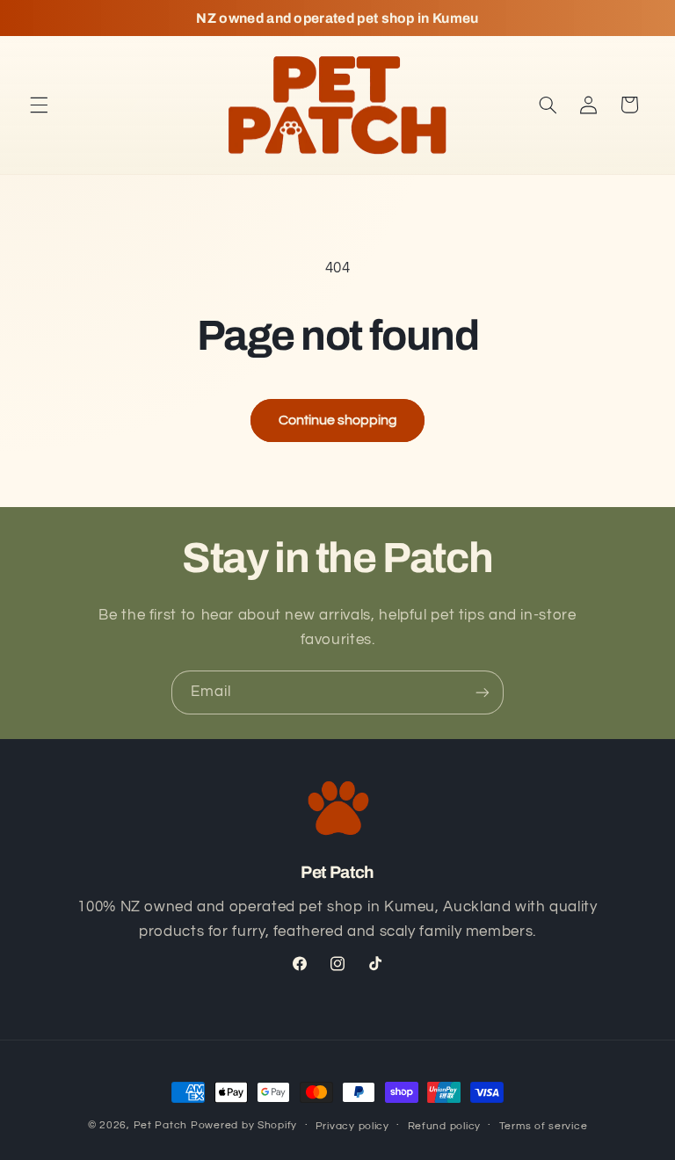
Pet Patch (161, 1125)
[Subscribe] (482, 692)
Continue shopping (338, 420)
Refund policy (445, 1126)
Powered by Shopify (244, 1125)
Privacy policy (352, 1126)
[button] (38, 104)
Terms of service (543, 1126)
